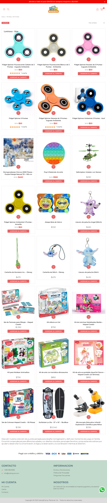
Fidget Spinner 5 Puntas (18, 118)
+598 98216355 (9, 470)
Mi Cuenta (5, 487)
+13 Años (8, 17)
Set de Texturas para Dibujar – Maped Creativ (18, 323)
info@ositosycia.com (11, 473)
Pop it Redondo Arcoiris (53, 172)
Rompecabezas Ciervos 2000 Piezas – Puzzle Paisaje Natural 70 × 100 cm (18, 173)
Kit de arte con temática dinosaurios (53, 372)
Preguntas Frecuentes (62, 475)
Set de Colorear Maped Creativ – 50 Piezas (18, 422)
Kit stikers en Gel (53, 322)
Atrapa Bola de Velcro (53, 222)
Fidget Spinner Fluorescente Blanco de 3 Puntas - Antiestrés (53, 66)
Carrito (4, 489)
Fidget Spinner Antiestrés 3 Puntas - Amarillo (18, 223)
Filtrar (5, 23)
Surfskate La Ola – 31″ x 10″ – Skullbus (53, 422)
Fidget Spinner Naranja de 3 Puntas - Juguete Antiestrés (53, 119)
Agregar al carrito (18, 77)
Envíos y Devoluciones (62, 470)
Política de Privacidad (61, 473)
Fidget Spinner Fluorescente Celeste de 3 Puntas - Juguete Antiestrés (18, 66)
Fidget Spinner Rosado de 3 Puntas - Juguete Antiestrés (88, 66)
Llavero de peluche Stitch (89, 272)
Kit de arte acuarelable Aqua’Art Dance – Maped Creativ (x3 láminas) (89, 373)
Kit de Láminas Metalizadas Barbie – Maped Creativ (88, 323)
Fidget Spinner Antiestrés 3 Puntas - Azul (88, 118)
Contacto (5, 492)
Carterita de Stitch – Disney (53, 272)
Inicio (3, 17)
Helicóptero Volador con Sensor (88, 172)
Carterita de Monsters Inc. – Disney (18, 272)
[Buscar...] (8, 9)
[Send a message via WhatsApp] (102, 490)
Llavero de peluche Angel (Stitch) (89, 222)
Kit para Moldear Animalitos (18, 372)
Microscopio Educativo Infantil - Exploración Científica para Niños (89, 423)
